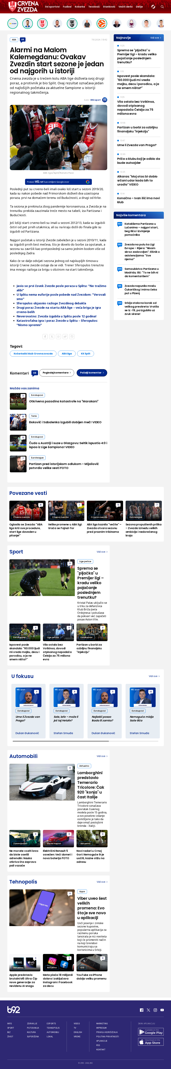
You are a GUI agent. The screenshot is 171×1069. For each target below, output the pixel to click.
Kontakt (101, 1049)
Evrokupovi (37, 395)
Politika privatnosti (107, 1036)
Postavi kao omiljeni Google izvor (48, 181)
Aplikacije (102, 1040)
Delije (139, 6)
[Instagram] (155, 1010)
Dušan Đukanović (27, 733)
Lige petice (85, 561)
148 (120, 303)
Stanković (109, 6)
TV (75, 1027)
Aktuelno (84, 765)
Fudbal (67, 6)
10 (23, 416)
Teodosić (94, 6)
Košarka (80, 6)
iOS (82, 967)
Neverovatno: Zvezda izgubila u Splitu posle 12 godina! (56, 316)
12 (23, 437)
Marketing (102, 1023)
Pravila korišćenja (107, 1032)
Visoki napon (54, 843)
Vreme (77, 1036)
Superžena (33, 1036)
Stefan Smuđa (63, 733)
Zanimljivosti (20, 843)
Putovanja (33, 1027)
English (78, 1032)
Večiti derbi (126, 6)
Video (77, 1023)
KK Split (85, 353)
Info (9, 1023)
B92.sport (96, 100)
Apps (82, 891)
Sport (10, 1027)
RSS (98, 1045)
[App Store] (151, 1042)
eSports (51, 1023)
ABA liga (67, 353)
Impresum (101, 1027)
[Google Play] (151, 1032)
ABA (14, 39)
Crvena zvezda (21, 517)
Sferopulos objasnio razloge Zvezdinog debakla (51, 303)
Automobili (53, 1032)
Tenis (34, 416)
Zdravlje (32, 1023)
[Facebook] (141, 1010)
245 (120, 268)
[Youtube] (162, 1010)
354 (120, 223)
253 (120, 244)
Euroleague (37, 457)
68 (22, 39)
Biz (9, 1032)
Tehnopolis (53, 1027)
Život (10, 1036)
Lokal (50, 1036)
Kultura (31, 1032)
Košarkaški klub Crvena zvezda (33, 353)
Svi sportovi (52, 6)
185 (119, 285)
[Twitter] (148, 1010)
